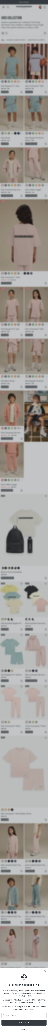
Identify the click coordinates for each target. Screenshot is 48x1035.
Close (24, 1030)
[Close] (45, 971)
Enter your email (10, 1015)
